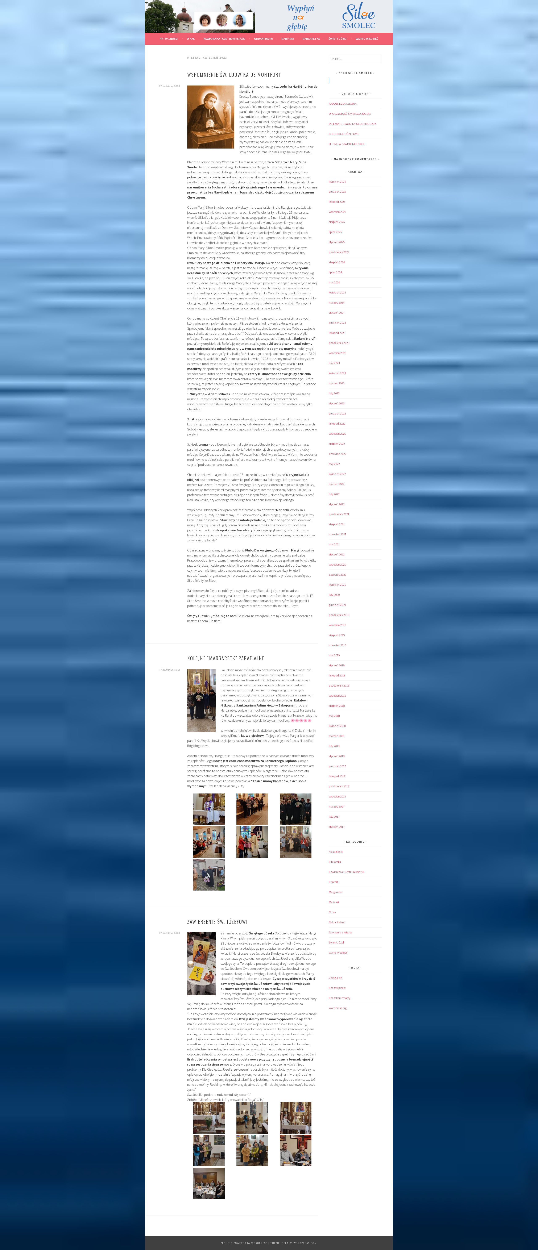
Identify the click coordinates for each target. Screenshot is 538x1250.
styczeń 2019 (337, 665)
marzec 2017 (336, 806)
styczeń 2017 (337, 827)
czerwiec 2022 (337, 454)
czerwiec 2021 (337, 534)
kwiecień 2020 (337, 585)
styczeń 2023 (337, 403)
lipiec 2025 (335, 232)
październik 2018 (339, 685)
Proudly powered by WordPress (244, 1243)
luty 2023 (334, 393)
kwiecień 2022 (337, 474)
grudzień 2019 (337, 605)
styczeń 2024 (337, 312)
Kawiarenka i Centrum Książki (224, 39)
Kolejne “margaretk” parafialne (226, 658)
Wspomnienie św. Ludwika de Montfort (234, 74)
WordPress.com (305, 1243)
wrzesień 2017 (337, 796)
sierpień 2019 (337, 635)
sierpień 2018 (337, 706)
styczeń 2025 (337, 242)
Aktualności (169, 39)
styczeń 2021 (337, 554)
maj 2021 (334, 544)
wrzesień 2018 (337, 695)
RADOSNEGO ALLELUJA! (343, 103)
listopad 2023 (337, 333)
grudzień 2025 (337, 191)
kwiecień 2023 (337, 373)
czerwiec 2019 (337, 645)
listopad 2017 (337, 776)
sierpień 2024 (337, 262)
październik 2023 (339, 343)
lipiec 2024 (335, 272)
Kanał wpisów (337, 988)
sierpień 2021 (337, 524)
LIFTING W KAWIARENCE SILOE (347, 144)
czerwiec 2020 (337, 574)
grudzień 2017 (337, 766)
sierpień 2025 (337, 222)
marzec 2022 (336, 484)
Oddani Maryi (263, 39)
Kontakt (333, 882)
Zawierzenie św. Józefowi (217, 921)
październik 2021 (339, 514)
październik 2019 (339, 615)
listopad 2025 (337, 202)
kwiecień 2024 (337, 292)
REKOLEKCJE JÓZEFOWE (344, 134)
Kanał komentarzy (339, 998)
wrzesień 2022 (337, 434)
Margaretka (311, 39)
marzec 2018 (336, 736)
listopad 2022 (337, 423)
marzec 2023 (336, 383)
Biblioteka (335, 862)
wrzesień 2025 (337, 212)
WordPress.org (338, 1008)
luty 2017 (334, 816)
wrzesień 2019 (337, 625)
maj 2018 (334, 716)
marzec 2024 (336, 302)
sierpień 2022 (337, 444)
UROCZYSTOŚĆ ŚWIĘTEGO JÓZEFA (350, 114)
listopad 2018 (337, 675)
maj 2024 (334, 282)
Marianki (287, 39)
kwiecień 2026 (337, 182)
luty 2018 (334, 746)
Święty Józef (337, 39)
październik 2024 (339, 252)
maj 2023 (334, 363)
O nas (191, 39)
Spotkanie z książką (340, 932)
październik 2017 (339, 786)
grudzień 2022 (337, 413)
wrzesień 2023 (337, 353)
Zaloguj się (335, 978)
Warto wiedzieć (367, 39)
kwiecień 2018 (337, 726)
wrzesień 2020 (337, 564)
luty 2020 (334, 595)
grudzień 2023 (337, 323)
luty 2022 (334, 494)
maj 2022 (334, 464)
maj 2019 (334, 655)
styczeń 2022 (337, 504)
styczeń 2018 (337, 756)
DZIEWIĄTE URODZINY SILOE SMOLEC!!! (352, 124)
